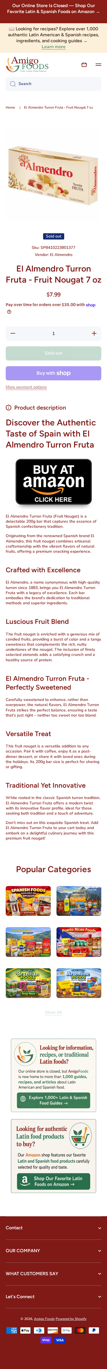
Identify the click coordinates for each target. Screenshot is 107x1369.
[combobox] (53, 84)
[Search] (11, 84)
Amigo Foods (44, 1319)
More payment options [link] (26, 387)
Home (10, 107)
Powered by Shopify (71, 1319)
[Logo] (27, 64)
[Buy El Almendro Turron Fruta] (53, 481)
